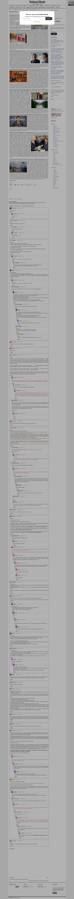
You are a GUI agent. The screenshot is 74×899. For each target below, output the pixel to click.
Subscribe (49, 18)
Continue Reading (37, 21)
